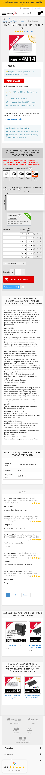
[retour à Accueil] (4, 18)
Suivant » (26, 595)
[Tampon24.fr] (12, 13)
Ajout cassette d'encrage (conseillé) (16, 168)
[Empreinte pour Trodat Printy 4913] (12, 685)
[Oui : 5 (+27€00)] (28, 174)
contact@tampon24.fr (27, 105)
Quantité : (6, 272)
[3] (19, 31)
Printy (22, 21)
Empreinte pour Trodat (10, 21)
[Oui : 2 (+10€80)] (21, 174)
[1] (15, 31)
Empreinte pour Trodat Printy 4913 (12, 697)
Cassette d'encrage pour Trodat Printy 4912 (32, 697)
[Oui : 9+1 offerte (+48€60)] (35, 174)
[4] (20, 31)
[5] (22, 31)
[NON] (6, 174)
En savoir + (27, 74)
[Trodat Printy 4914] (16, 632)
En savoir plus (33, 131)
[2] (17, 31)
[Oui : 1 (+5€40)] (13, 174)
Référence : (8, 86)
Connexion (37, 8)
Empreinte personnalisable (17, 19)
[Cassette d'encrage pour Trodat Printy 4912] (32, 685)
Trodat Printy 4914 (13, 645)
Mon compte (8, 754)
